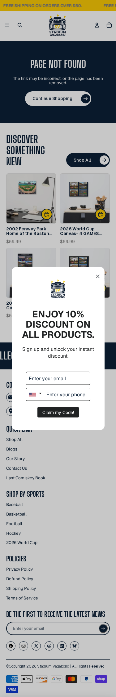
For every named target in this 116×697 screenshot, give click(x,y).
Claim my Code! (58, 412)
